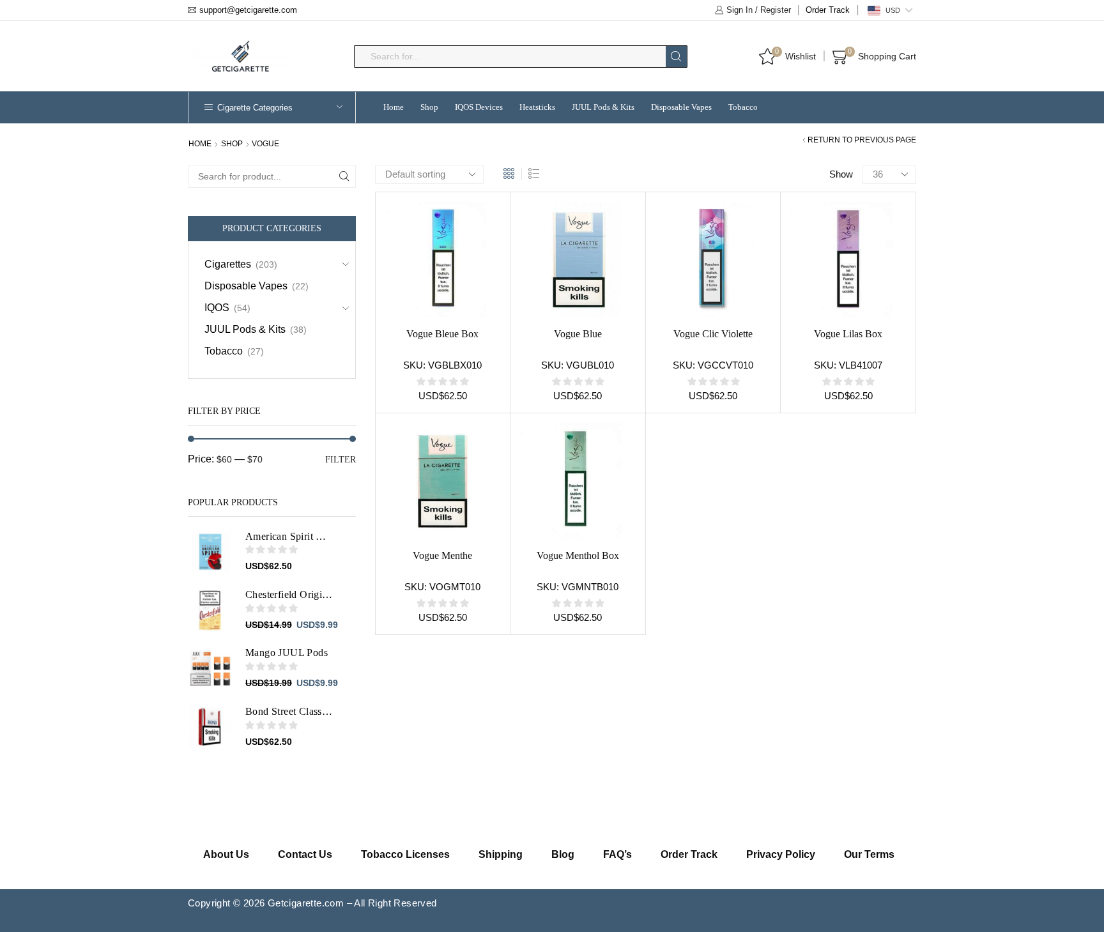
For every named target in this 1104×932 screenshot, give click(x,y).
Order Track (828, 10)
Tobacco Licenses (405, 854)
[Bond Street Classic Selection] (210, 727)
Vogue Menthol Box (578, 555)
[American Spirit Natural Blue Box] (210, 552)
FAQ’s (617, 854)
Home (393, 107)
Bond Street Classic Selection (289, 711)
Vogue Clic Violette (713, 333)
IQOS (216, 307)
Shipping (501, 854)
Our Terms (869, 854)
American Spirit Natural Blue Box (289, 536)
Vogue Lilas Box (848, 333)
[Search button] (676, 56)
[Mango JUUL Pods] (210, 668)
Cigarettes (227, 264)
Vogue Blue (578, 333)
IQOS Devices (479, 107)
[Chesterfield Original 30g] (210, 610)
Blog (562, 854)
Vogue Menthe (442, 555)
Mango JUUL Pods (286, 652)
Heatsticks (537, 107)
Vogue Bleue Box (442, 333)
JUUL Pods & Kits (603, 107)
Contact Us (305, 854)
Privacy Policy (780, 854)
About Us (226, 854)
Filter (340, 459)
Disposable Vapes (681, 107)
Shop (429, 107)
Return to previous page (862, 139)
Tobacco (743, 107)
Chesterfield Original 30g (289, 594)
